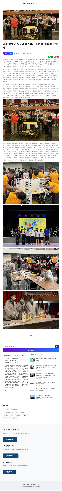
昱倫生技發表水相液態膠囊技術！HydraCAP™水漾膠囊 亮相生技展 (44, 396)
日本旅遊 (25, 415)
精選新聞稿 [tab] (33, 354)
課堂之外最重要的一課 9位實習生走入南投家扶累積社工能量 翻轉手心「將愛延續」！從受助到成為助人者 (46, 375)
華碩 (12, 415)
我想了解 (9, 472)
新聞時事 (29, 53)
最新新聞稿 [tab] (40, 354)
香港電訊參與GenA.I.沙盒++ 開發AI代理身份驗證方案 (46, 382)
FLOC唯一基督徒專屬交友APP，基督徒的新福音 (46, 359)
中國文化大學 (14, 409)
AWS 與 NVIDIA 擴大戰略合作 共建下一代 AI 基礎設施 (46, 389)
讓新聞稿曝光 (10, 456)
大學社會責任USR (8, 412)
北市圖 (6, 409)
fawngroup (7, 418)
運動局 (6, 415)
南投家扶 (18, 415)
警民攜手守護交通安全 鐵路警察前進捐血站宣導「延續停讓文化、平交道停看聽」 (46, 367)
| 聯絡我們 (38, 487)
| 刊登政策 (23, 487)
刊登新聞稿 (10, 440)
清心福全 (15, 418)
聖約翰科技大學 (20, 412)
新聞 (24, 53)
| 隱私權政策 (33, 487)
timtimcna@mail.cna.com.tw (17, 363)
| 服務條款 (27, 487)
